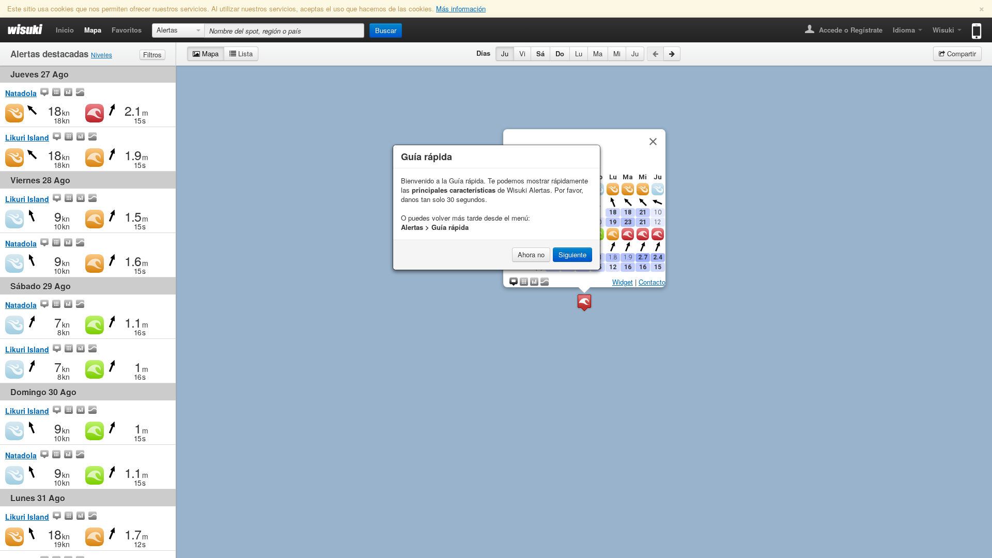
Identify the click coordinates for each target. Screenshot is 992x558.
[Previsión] (56, 93)
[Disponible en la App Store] (974, 26)
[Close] (653, 141)
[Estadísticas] (68, 93)
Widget (622, 282)
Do (559, 53)
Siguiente (572, 254)
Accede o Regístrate (849, 30)
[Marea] (80, 93)
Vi (522, 53)
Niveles (101, 54)
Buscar (385, 30)
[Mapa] (44, 93)
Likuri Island (27, 137)
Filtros (152, 54)
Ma (597, 53)
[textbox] (284, 30)
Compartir (960, 53)
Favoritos (127, 30)
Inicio (65, 30)
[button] (584, 302)
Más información (461, 8)
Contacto (652, 282)
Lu (578, 53)
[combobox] (178, 30)
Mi (617, 53)
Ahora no (531, 254)
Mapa (92, 30)
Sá (540, 53)
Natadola (21, 93)
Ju (504, 53)
